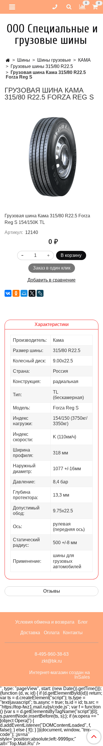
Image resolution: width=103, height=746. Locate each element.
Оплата (52, 632)
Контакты (73, 632)
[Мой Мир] (24, 293)
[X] (32, 293)
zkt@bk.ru (51, 661)
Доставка (30, 632)
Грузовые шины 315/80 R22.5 (42, 66)
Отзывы (51, 591)
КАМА (84, 60)
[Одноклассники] (16, 293)
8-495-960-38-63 (52, 654)
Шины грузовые (54, 60)
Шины (23, 60)
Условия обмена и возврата (44, 622)
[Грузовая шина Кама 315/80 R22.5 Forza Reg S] (51, 156)
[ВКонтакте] (8, 293)
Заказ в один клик (51, 267)
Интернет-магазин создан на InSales (59, 674)
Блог (83, 622)
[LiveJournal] (40, 293)
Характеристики (52, 324)
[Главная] (8, 60)
